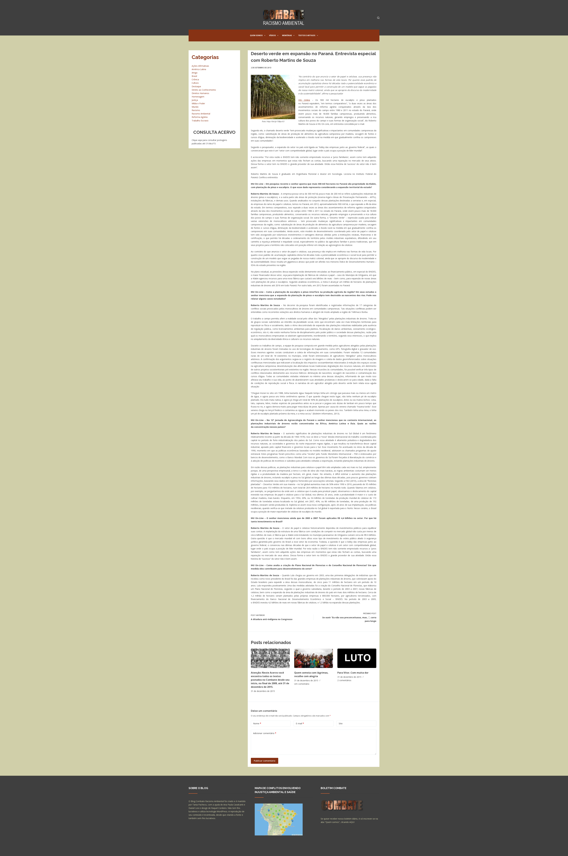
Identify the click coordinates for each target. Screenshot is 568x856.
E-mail (300, 723)
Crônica (195, 79)
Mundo (195, 106)
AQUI (351, 822)
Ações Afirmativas (200, 65)
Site (341, 723)
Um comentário (301, 683)
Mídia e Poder (198, 103)
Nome (257, 723)
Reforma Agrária (200, 117)
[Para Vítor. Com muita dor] (356, 658)
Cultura (195, 82)
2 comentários (344, 680)
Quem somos (256, 35)
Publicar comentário (264, 760)
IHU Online (304, 100)
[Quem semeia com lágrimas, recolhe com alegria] (313, 658)
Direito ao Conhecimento (204, 89)
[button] (265, 35)
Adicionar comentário (264, 733)
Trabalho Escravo (200, 120)
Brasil (194, 76)
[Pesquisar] (378, 18)
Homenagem (198, 96)
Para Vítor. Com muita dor (352, 672)
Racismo (196, 110)
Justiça (195, 100)
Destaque (196, 86)
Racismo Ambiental (201, 113)
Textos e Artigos (306, 35)
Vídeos (272, 35)
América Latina (199, 69)
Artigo (194, 72)
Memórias (287, 35)
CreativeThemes (240, 850)
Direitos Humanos (200, 93)
